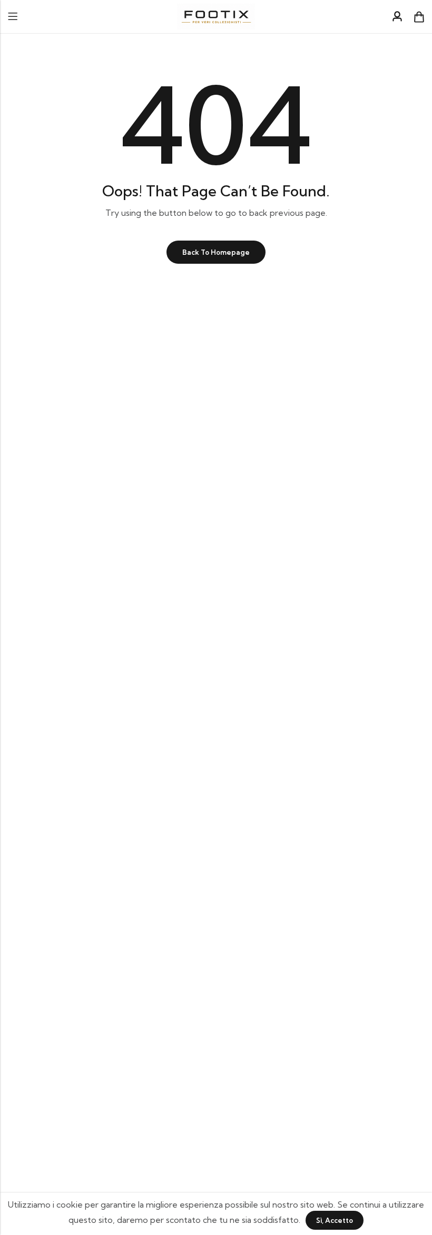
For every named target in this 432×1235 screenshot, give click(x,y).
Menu (12, 16)
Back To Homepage (216, 252)
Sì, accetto (334, 1220)
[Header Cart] (419, 17)
